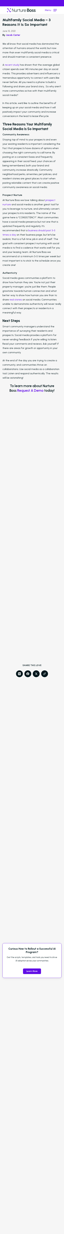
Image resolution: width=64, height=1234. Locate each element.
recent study (12, 64)
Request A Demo (30, 390)
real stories (15, 299)
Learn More (32, 971)
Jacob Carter (13, 35)
